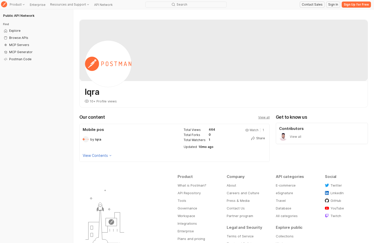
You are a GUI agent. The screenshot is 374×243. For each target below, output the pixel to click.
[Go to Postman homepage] (4, 4)
